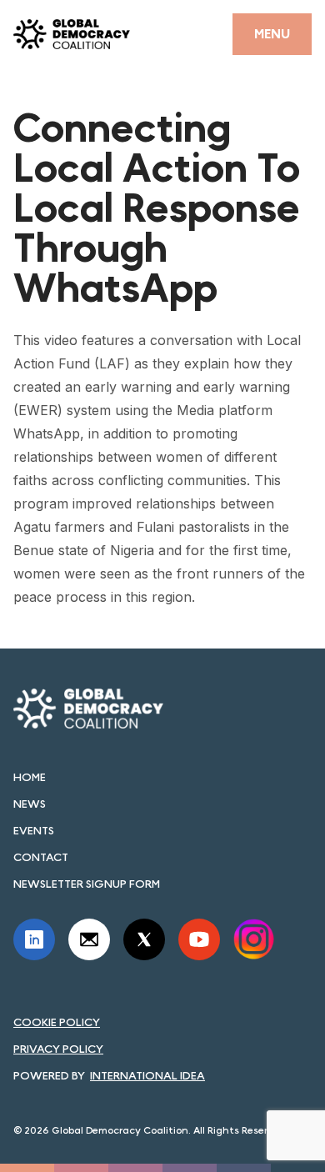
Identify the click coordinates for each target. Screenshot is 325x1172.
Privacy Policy (58, 1048)
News (29, 803)
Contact (40, 856)
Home (29, 776)
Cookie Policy (56, 1021)
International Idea (147, 1075)
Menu (272, 34)
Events (33, 830)
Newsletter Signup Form (86, 883)
